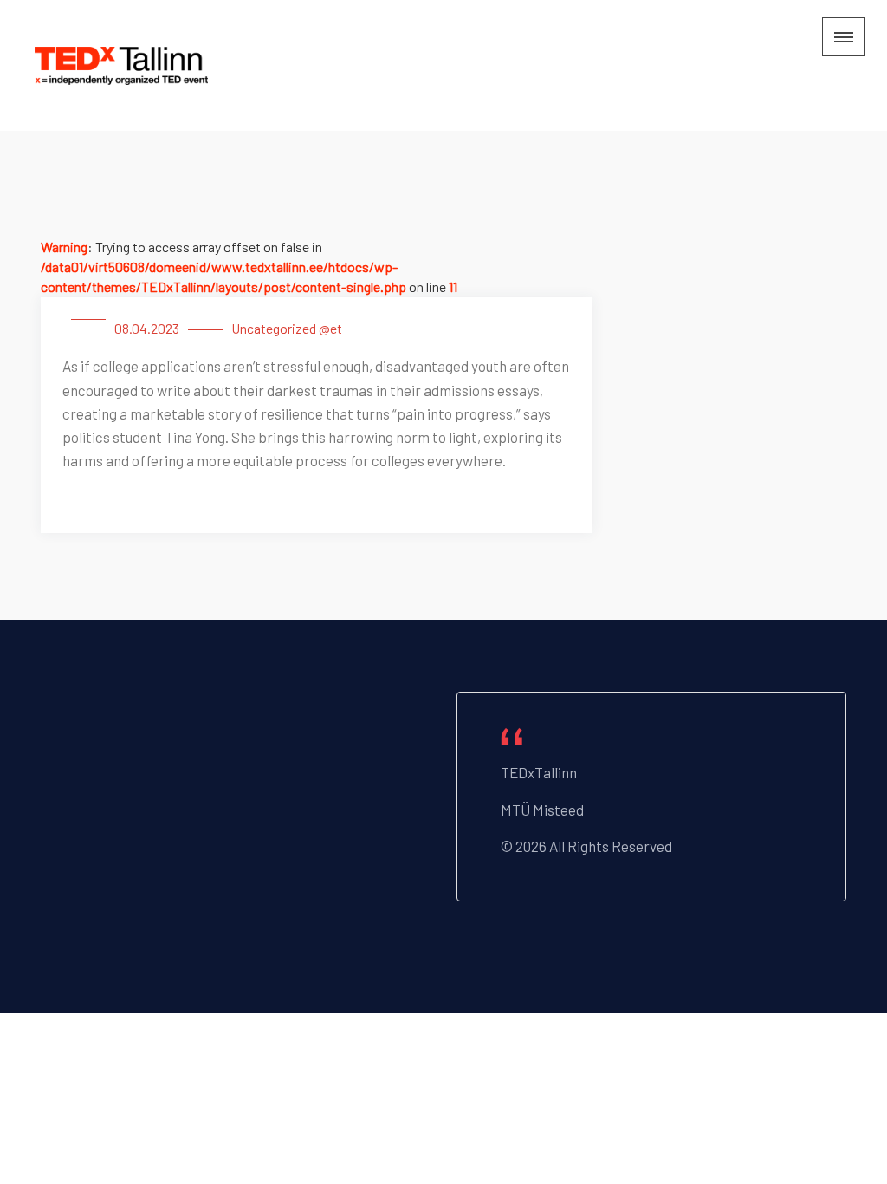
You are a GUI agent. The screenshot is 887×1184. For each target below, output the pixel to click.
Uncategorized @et (286, 328)
